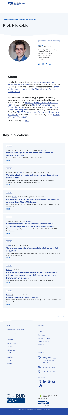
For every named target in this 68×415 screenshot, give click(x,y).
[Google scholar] (50, 64)
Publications (11, 350)
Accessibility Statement (39, 412)
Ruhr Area (41, 335)
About (9, 353)
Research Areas (12, 343)
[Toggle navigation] (58, 3)
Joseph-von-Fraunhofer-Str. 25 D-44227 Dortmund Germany (50, 359)
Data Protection (25, 412)
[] (8, 160)
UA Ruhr (9, 360)
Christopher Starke (16, 107)
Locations (10, 357)
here (27, 120)
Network (9, 364)
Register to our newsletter (15, 329)
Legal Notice (14, 412)
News (8, 325)
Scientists (10, 347)
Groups (40, 325)
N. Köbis (44, 150)
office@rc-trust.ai (49, 367)
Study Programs (43, 341)
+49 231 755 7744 (49, 372)
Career (40, 331)
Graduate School (44, 338)
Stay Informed (11, 333)
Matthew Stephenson (42, 105)
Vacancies (41, 345)
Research (10, 339)
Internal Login (53, 412)
